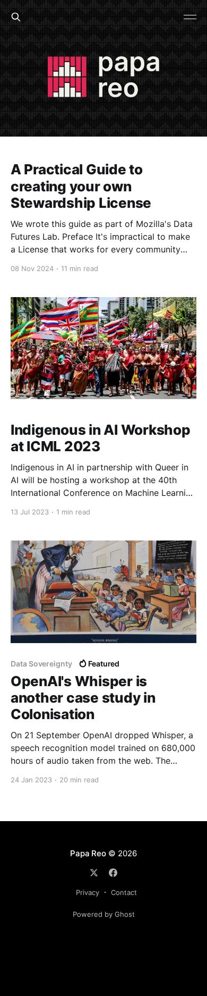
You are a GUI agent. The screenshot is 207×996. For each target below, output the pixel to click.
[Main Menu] (190, 17)
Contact (124, 892)
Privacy (87, 892)
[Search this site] (15, 17)
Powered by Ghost (104, 914)
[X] (94, 872)
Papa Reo (88, 853)
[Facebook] (113, 872)
